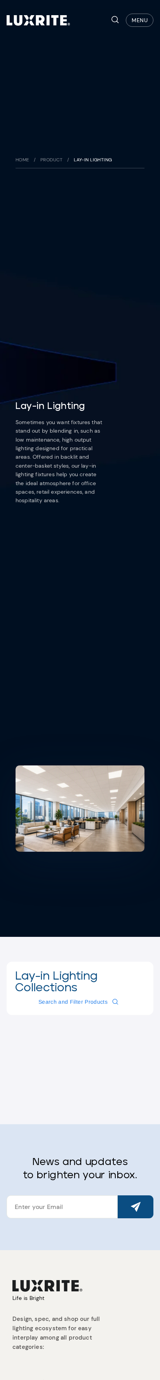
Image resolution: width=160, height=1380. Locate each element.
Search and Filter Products (73, 1002)
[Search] (115, 20)
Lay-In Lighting (93, 160)
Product (51, 160)
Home (23, 160)
